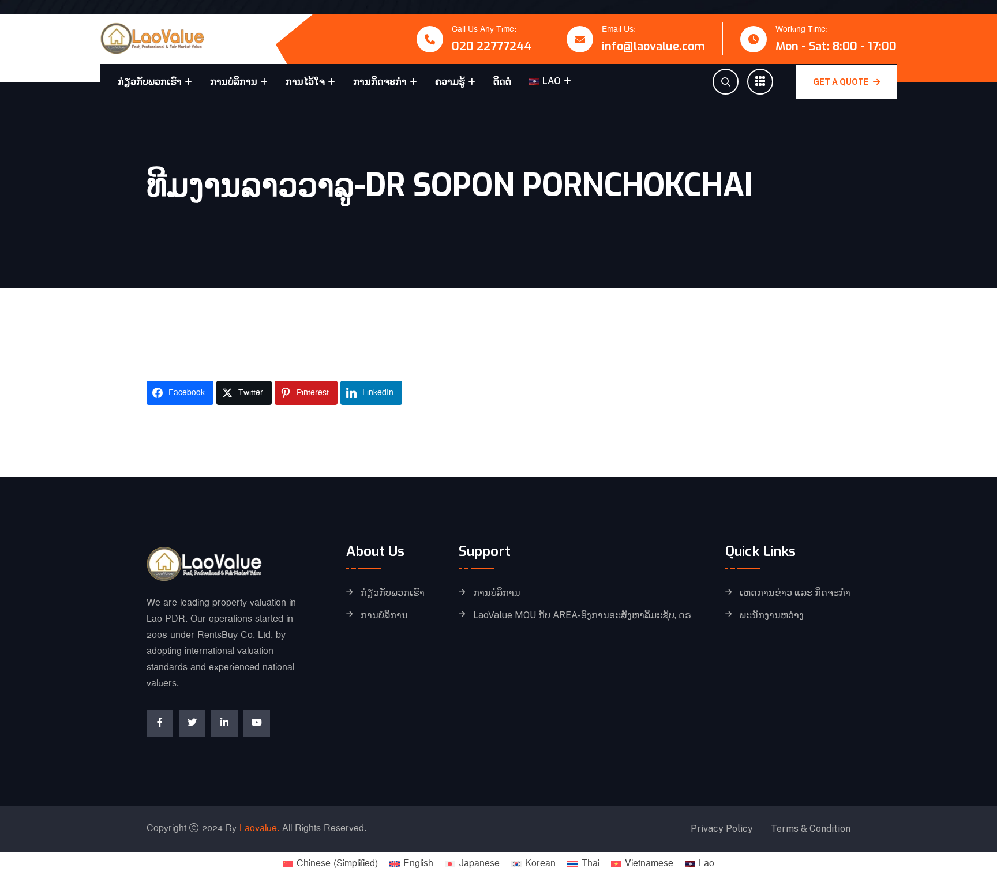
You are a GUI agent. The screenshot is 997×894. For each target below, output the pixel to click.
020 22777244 (491, 46)
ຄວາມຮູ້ (450, 81)
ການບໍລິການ (233, 81)
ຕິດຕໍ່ (502, 81)
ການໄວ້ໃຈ (305, 81)
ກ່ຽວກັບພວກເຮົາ (150, 81)
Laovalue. (259, 828)
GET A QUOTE (842, 82)
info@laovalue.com (653, 46)
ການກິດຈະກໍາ (380, 81)
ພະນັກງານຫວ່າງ (772, 615)
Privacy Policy (722, 828)
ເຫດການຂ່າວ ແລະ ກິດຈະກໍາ (795, 593)
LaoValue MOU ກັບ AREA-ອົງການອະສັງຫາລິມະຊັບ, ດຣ (582, 615)
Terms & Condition (810, 828)
